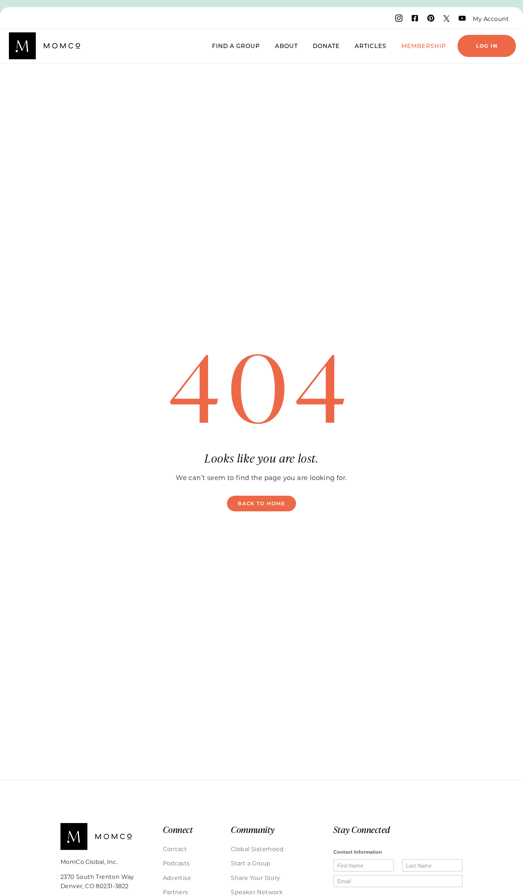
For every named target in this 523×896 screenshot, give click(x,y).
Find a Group (236, 45)
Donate (326, 45)
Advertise (177, 877)
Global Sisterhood (257, 849)
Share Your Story (255, 877)
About (286, 45)
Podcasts (176, 863)
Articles (370, 45)
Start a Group (250, 863)
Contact (175, 849)
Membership (423, 45)
